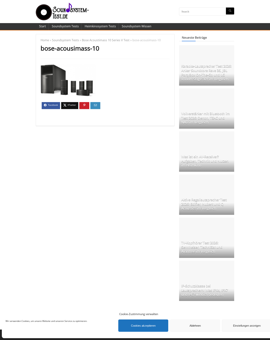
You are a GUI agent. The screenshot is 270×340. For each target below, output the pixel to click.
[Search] (230, 11)
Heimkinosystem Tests (100, 26)
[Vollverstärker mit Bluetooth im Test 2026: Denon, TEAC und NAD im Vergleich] (206, 90)
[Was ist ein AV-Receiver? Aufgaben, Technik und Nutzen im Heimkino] (206, 133)
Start (42, 26)
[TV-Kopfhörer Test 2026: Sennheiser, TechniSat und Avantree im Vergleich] (206, 219)
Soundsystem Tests (65, 26)
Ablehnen (195, 325)
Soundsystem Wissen (136, 26)
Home (45, 40)
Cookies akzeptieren (143, 325)
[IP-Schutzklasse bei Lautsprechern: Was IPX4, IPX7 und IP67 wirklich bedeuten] (206, 262)
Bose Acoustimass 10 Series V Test (105, 40)
